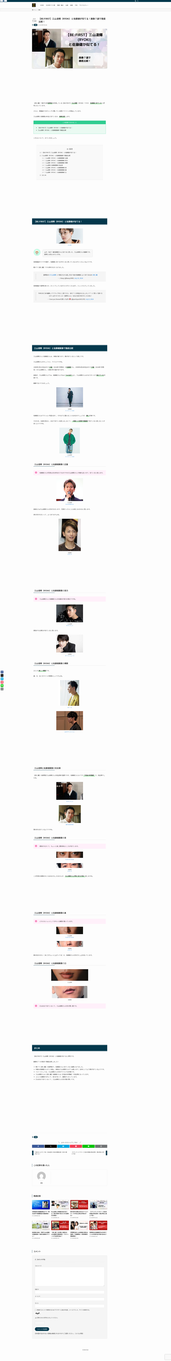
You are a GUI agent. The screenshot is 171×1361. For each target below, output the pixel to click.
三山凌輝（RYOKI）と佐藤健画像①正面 (56, 158)
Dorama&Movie (70, 504)
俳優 (36, 25)
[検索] (138, 1)
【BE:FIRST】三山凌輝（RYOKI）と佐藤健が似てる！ (59, 152)
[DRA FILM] (34, 5)
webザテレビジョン (69, 732)
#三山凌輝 (52, 275)
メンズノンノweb (69, 410)
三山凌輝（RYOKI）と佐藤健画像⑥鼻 (56, 170)
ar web (70, 245)
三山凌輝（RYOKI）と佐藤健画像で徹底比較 (56, 155)
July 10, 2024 (78, 278)
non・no (69, 707)
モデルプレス (69, 625)
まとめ (44, 175)
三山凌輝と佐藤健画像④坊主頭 (54, 165)
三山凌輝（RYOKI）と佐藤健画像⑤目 (56, 168)
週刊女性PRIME (70, 824)
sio (41, 1183)
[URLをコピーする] (101, 1146)
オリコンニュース (69, 656)
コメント (38, 1266)
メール (37, 1296)
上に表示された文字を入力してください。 (47, 1318)
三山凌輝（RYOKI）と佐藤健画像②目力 (56, 160)
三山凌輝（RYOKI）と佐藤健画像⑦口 (56, 172)
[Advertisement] (69, 86)
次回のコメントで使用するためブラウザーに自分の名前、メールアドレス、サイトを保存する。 (63, 1310)
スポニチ (69, 554)
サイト (37, 1303)
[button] (38, 1146)
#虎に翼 (94, 275)
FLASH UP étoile (69, 859)
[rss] (135, 1)
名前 (37, 1289)
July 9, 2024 (90, 299)
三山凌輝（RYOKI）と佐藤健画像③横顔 (56, 163)
